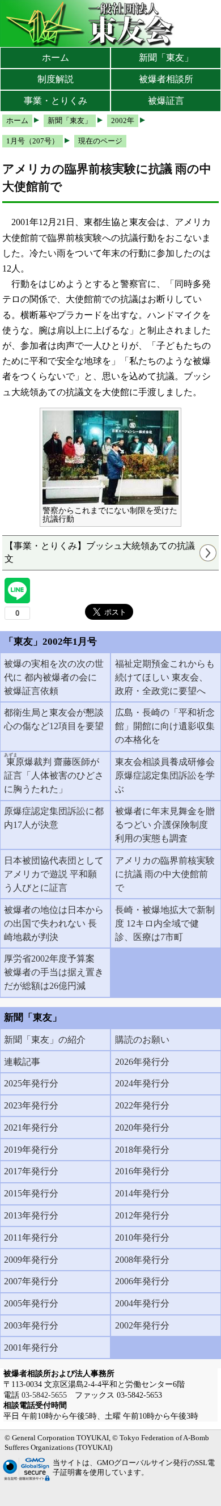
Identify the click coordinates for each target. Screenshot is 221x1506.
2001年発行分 (31, 1347)
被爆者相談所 (166, 79)
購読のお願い (142, 1039)
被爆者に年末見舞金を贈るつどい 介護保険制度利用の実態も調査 (165, 824)
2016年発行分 (142, 1171)
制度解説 (55, 79)
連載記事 (22, 1062)
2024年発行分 (142, 1083)
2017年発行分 (31, 1171)
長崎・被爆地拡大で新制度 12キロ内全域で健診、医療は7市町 (165, 923)
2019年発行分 (31, 1149)
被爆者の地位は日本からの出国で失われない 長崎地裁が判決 (54, 923)
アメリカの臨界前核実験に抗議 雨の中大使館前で (165, 874)
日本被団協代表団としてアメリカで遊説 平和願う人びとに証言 (54, 874)
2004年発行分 (142, 1303)
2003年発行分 (31, 1325)
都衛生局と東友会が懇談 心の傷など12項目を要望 (54, 719)
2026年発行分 (142, 1062)
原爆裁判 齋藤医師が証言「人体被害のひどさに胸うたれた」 (54, 773)
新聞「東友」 (166, 57)
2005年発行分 (31, 1303)
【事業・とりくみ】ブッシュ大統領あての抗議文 (100, 552)
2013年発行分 (31, 1215)
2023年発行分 (31, 1105)
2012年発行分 (142, 1215)
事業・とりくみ (55, 100)
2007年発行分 (31, 1281)
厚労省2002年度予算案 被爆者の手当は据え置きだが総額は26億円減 (54, 972)
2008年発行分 (142, 1259)
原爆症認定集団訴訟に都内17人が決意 (54, 818)
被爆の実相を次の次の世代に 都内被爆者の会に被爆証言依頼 (54, 677)
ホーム (55, 57)
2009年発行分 (31, 1259)
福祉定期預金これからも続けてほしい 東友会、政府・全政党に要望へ (165, 677)
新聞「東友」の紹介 (45, 1039)
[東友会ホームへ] (90, 23)
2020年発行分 (142, 1127)
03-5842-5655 (44, 1394)
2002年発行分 (142, 1325)
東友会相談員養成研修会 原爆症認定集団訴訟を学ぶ (165, 775)
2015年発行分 (31, 1193)
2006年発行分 (142, 1281)
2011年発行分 (31, 1237)
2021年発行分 (31, 1127)
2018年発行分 (142, 1149)
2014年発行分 (142, 1193)
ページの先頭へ (180, 1489)
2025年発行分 (31, 1083)
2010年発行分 (142, 1237)
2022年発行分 (142, 1105)
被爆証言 (166, 100)
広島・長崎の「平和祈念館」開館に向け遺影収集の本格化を (165, 726)
